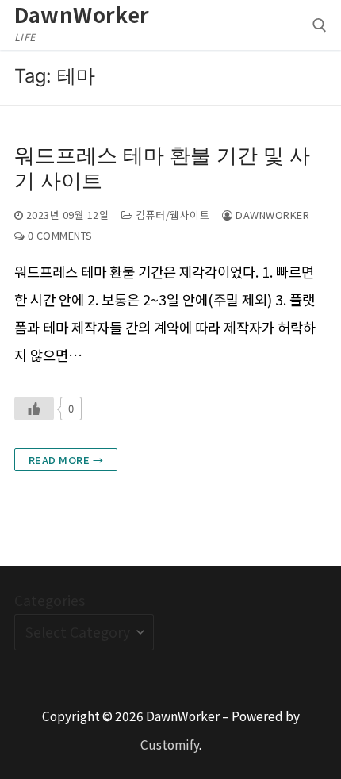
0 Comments (59, 235)
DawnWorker (82, 14)
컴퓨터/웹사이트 (171, 214)
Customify (169, 744)
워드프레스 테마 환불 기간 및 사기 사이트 (162, 167)
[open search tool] (319, 25)
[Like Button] (34, 408)
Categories (49, 600)
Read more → (66, 459)
